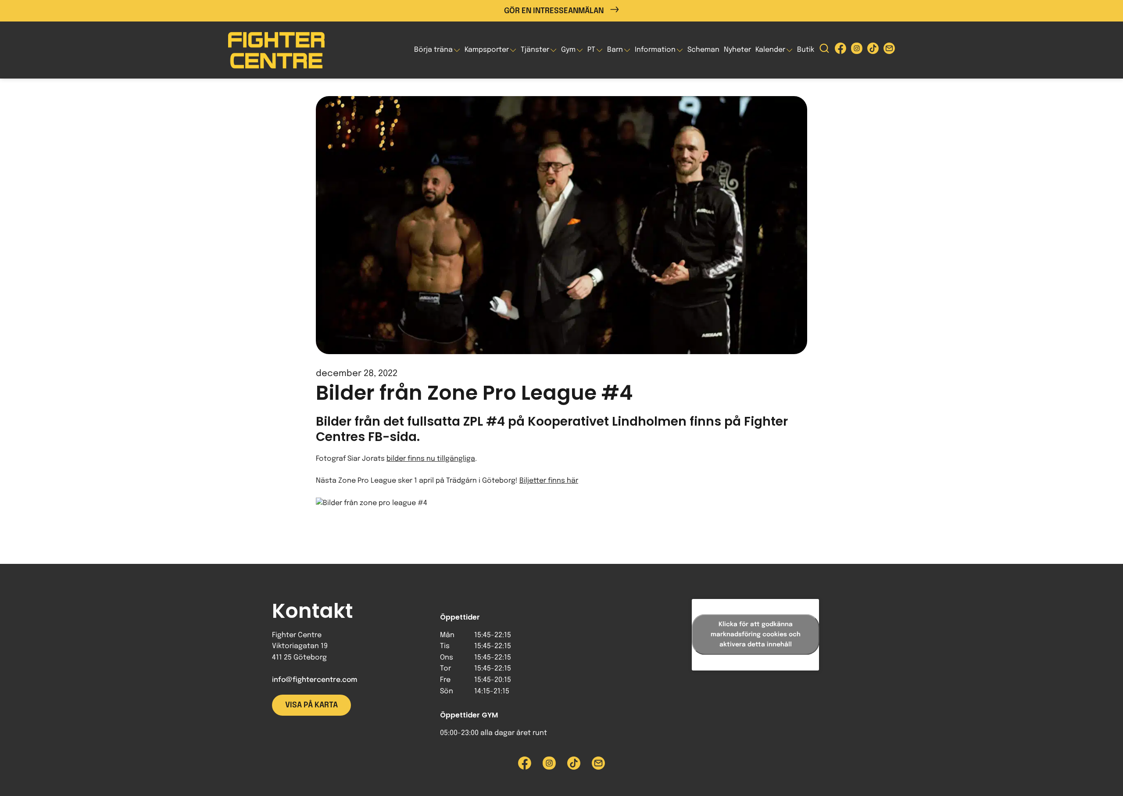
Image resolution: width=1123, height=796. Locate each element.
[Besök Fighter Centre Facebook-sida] (840, 50)
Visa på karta (311, 705)
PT (591, 50)
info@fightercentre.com (314, 680)
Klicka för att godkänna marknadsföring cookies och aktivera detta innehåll (756, 634)
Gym (568, 50)
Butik (805, 50)
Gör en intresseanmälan (554, 11)
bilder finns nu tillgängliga (430, 459)
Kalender (770, 50)
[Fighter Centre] (276, 50)
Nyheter (737, 50)
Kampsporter (487, 50)
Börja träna (433, 50)
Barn (615, 50)
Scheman (703, 50)
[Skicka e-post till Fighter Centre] (889, 50)
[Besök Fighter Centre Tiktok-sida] (873, 50)
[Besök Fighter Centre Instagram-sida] (856, 50)
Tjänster (535, 50)
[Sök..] (824, 50)
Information (655, 50)
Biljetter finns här (548, 480)
